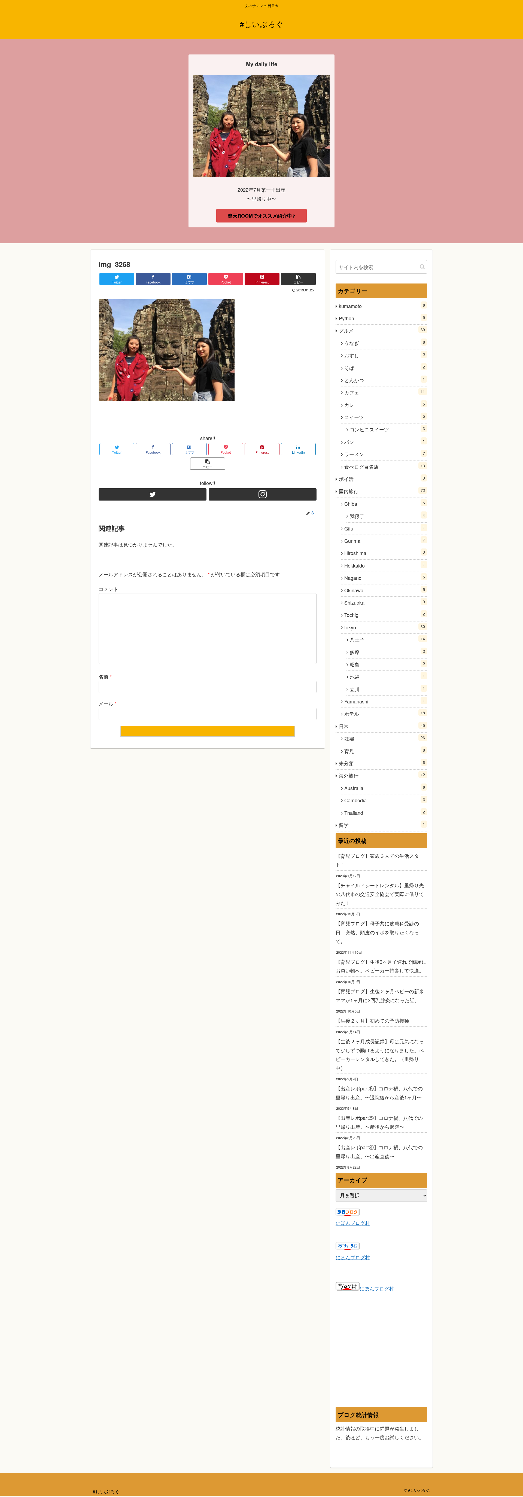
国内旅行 (382, 491)
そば (384, 367)
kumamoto (382, 305)
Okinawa (384, 590)
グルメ (382, 330)
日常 (382, 726)
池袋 (387, 676)
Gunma (384, 540)
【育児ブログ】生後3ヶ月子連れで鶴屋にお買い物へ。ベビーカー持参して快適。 (381, 966)
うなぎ (384, 342)
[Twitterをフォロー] (152, 494)
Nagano (384, 577)
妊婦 (384, 738)
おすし (384, 355)
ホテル (384, 713)
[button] (422, 266)
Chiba (384, 503)
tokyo (384, 627)
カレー (384, 404)
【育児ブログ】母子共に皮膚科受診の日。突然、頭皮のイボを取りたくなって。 (377, 932)
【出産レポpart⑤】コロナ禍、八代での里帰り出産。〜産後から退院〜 (379, 1122)
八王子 (387, 639)
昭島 (387, 664)
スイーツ (384, 416)
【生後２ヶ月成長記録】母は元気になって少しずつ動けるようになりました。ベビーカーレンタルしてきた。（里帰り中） (380, 1054)
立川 (387, 689)
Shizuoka (384, 602)
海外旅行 (382, 775)
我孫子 (387, 515)
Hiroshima (384, 552)
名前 (105, 676)
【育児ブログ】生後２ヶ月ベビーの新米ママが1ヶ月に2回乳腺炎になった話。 (380, 995)
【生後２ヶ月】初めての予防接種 (372, 1020)
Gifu (384, 528)
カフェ (384, 392)
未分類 (382, 763)
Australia (384, 787)
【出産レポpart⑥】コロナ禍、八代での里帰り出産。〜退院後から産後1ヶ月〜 (379, 1092)
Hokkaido (384, 565)
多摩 (387, 651)
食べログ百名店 (384, 466)
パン (384, 441)
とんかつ (384, 379)
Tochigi (384, 614)
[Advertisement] (381, 1354)
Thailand (384, 812)
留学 (382, 824)
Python (382, 318)
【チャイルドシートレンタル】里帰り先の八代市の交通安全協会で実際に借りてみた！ (380, 894)
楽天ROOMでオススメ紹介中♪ (261, 215)
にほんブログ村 (353, 1222)
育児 (384, 750)
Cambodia (384, 800)
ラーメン (384, 454)
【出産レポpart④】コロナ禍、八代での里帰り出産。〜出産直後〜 (379, 1151)
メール (108, 703)
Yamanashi (384, 701)
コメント (108, 588)
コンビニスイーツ (387, 429)
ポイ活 (382, 478)
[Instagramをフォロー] (263, 494)
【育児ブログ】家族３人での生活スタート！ (380, 860)
